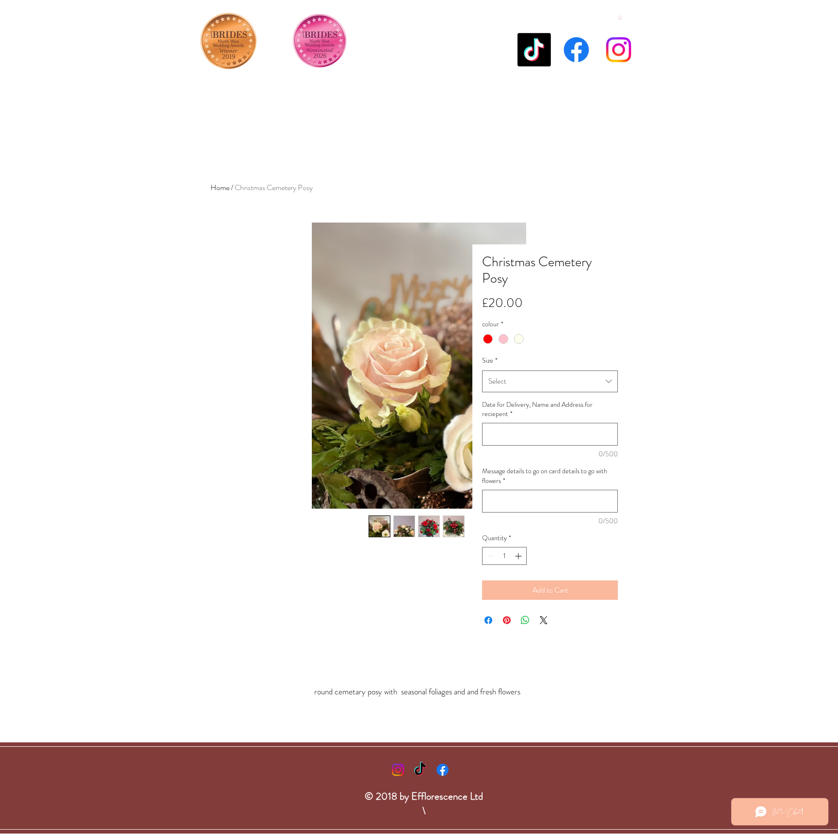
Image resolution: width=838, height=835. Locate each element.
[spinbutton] (504, 555)
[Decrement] (489, 555)
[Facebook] (576, 49)
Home (219, 187)
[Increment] (519, 555)
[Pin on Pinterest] (507, 620)
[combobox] (550, 381)
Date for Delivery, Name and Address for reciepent (537, 409)
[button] (620, 17)
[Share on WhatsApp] (525, 620)
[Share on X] (543, 620)
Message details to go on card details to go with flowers (544, 475)
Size (490, 360)
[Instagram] (618, 49)
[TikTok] (534, 49)
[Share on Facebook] (488, 620)
